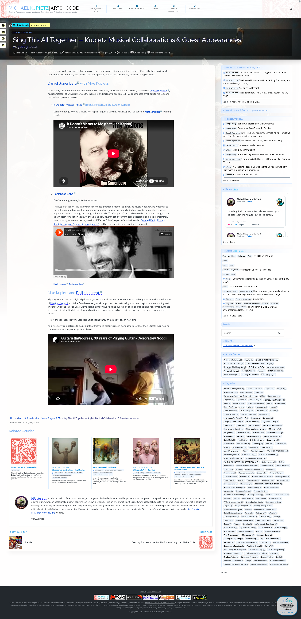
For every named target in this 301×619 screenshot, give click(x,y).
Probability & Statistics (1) (279, 564)
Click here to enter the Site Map (238, 345)
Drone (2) (227, 524)
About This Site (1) (260, 560)
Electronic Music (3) (261, 491)
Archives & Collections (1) (233, 360)
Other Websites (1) (276, 473)
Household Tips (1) (246, 411)
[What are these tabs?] (3, 25)
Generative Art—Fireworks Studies (248, 128)
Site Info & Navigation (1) (272, 436)
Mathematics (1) (254, 425)
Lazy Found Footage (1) (270, 422)
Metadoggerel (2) (283, 480)
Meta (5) (239, 469)
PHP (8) (248, 560)
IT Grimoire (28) (256, 367)
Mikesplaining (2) (252, 539)
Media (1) (248, 509)
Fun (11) (259, 531)
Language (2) (268, 418)
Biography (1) (270, 389)
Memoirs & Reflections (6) (234, 494)
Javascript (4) (228, 491)
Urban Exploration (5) (254, 502)
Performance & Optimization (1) (265, 524)
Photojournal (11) (248, 371)
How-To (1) (274, 411)
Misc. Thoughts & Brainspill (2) (235, 550)
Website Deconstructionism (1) (247, 465)
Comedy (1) (259, 392)
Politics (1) (237, 524)
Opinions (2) (228, 520)
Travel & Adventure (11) (233, 458)
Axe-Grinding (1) (281, 528)
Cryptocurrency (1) (231, 484)
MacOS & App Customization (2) (277, 495)
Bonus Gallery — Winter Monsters (105, 467)
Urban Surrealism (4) (249, 517)
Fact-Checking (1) (255, 400)
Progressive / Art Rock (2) (233, 553)
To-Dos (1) (269, 443)
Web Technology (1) (254, 487)
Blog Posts (237, 315)
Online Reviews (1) (243, 433)
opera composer (159, 90)
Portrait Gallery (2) (282, 465)
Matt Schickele (152, 111)
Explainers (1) (241, 400)
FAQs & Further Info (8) (233, 502)
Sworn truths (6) (243, 443)
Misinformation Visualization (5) (268, 484)
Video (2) (241, 480)
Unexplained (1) (266, 447)
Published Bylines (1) (254, 546)
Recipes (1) (261, 371)
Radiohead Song (63, 194)
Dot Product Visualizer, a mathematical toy (253, 140)
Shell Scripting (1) (275, 498)
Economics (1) (244, 476)
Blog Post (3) (249, 360)
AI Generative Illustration (60, 477)
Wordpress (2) (261, 498)
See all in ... (256, 84)
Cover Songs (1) (247, 498)
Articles (235, 180)
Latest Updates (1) (252, 422)
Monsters (79, 472)
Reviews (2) (249, 513)
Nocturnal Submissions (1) (233, 560)
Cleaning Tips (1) (246, 392)
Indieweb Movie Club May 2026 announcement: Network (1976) (250, 307)
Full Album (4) (280, 403)
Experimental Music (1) (248, 528)
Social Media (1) (229, 440)
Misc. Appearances (40, 25)
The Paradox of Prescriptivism (240, 286)
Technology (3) (258, 443)
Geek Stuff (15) (230, 407)
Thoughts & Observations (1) (247, 542)
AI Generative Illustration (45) (241, 462)
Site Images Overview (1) (249, 557)
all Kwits (231, 242)
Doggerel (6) (229, 399)
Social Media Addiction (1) (233, 513)
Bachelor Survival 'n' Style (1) (262, 476)
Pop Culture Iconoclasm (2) (270, 539)
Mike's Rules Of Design (240, 149)
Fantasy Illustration (70, 472)
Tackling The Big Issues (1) (263, 506)
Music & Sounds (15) (275, 367)
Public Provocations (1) (277, 560)
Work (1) (237, 498)
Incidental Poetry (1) (231, 414)
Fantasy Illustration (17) (274, 399)
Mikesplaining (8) (249, 454)
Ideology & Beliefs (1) (272, 531)
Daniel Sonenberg (62, 83)
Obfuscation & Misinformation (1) (236, 564)
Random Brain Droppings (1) (234, 487)
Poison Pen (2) (229, 436)
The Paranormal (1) (265, 528)
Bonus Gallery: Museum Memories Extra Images (254, 154)
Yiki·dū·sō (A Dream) (242, 88)
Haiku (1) (250, 407)
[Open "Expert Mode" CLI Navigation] (3, 31)
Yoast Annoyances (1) (231, 454)
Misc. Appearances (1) (246, 473)
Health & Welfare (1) (271, 487)
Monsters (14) (275, 429)
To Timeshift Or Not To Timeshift (247, 269)
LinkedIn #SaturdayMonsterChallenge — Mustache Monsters (189, 468)
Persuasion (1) (229, 542)
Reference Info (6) (275, 371)
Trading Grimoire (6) (250, 374)
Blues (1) (277, 517)
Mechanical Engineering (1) (233, 429)
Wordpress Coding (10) (233, 509)
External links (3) (253, 480)
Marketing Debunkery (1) (254, 469)
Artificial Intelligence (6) (234, 388)
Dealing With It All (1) (263, 520)
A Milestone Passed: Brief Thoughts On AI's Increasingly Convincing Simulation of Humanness (255, 168)
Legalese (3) (228, 506)
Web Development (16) (256, 458)
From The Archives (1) (232, 535)
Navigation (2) (229, 433)
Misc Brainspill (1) (268, 480)
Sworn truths (15, 470)
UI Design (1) (253, 447)
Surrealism (190, 472)
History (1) (273, 407)
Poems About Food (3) (275, 433)
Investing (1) (228, 469)
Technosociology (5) (257, 549)
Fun (111, 475)
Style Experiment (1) (257, 440)
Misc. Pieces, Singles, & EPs (48, 418)
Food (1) (269, 403)
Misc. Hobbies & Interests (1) (256, 429)
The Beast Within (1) (231, 557)
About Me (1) (270, 469)
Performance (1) (258, 433)
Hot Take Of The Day (248, 255)
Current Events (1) (230, 476)
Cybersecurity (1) (274, 396)
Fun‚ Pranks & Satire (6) (233, 363)
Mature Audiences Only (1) (272, 425)
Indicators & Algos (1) (248, 414)
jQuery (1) (227, 498)
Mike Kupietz (21, 52)
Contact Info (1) (262, 473)
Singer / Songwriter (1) (243, 506)
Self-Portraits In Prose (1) (244, 520)
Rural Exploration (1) (231, 517)
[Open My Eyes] (3, 45)
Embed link (139, 52)
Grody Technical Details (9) (256, 553)
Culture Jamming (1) (269, 462)
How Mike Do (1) (261, 411)
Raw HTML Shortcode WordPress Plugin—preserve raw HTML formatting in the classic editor (256, 134)
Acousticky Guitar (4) (264, 535)
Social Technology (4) (231, 374)
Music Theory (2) (246, 484)
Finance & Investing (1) (256, 403)
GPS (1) (241, 407)
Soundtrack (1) (265, 542)
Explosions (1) (229, 465)
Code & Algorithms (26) (267, 360)
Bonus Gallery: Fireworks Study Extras (249, 123)
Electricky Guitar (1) (282, 476)
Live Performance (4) (280, 542)
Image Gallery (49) (235, 367)
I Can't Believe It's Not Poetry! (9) (259, 363)
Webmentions (156, 52)
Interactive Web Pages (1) (233, 418)
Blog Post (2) (281, 389)
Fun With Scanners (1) (245, 531)
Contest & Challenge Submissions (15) (240, 396)
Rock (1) (281, 462)
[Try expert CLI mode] (134, 597)
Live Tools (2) (241, 425)
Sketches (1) (274, 553)
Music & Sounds (21, 25)
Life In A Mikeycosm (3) (276, 550)
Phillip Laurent (87, 292)
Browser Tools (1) (267, 557)
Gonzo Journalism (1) (255, 495)
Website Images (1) (258, 451)
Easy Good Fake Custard (241, 174)
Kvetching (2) (255, 418)
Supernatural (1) (273, 440)
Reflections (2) (261, 513)
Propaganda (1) (229, 531)
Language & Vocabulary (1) (233, 422)
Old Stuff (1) (269, 546)
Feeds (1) (227, 403)
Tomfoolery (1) (281, 443)
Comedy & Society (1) (243, 491)
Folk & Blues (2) (229, 480)
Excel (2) (279, 557)
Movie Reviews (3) (230, 528)
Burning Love (245, 298)
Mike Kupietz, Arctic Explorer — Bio (23, 467)
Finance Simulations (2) (258, 564)
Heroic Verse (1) (261, 407)
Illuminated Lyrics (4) (273, 502)
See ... (230, 216)
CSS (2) (262, 396)
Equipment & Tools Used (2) (234, 546)
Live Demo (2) (229, 425)
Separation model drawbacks (246, 145)
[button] (38, 519)
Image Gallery (59, 472)
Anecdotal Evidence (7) (268, 454)
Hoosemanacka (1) (230, 411)
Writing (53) (268, 374)
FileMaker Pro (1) (239, 403)
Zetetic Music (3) (265, 517)
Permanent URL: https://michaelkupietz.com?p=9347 (88, 52)
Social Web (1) (242, 440)
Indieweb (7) (264, 414)
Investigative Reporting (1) (233, 539)
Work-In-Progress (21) (277, 451)
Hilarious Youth (58, 303)
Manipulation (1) (248, 535)
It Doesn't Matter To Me (67, 105)
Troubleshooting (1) (239, 447)
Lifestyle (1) (273, 513)
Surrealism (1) (229, 443)
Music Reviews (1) (267, 465)
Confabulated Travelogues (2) (265, 509)
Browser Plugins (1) (231, 392)
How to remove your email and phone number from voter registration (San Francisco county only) (256, 293)
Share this (122, 52)
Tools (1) (227, 447)
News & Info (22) (231, 371)
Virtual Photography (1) (232, 451)
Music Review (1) (230, 473)
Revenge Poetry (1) (254, 436)
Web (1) (246, 451)
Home (13, 418)
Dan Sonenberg (59, 284)
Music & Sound (25, 418)
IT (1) (246, 418)
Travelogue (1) (278, 520)
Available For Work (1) (254, 389)
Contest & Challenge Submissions (62, 475)
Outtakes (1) (247, 524)
